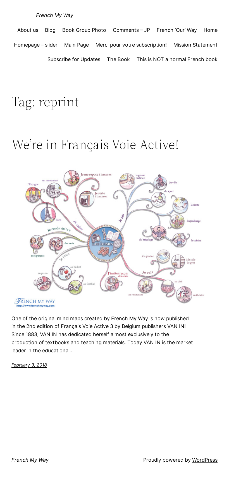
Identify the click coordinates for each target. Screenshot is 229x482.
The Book (118, 59)
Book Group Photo (84, 30)
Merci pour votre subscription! (131, 45)
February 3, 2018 (29, 365)
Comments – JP (131, 30)
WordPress (205, 460)
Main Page (76, 45)
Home (211, 30)
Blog (50, 30)
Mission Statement (195, 45)
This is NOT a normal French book (177, 59)
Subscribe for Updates (73, 59)
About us (27, 30)
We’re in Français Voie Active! (95, 144)
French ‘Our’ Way (177, 30)
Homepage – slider (36, 45)
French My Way (54, 15)
